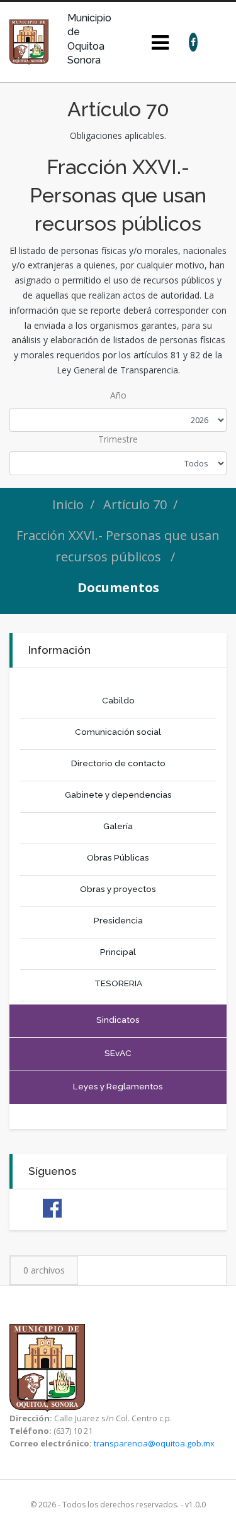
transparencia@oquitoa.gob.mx (154, 1443)
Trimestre (118, 439)
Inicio (68, 504)
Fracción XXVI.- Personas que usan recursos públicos (118, 546)
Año (118, 395)
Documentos (118, 587)
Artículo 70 (135, 504)
